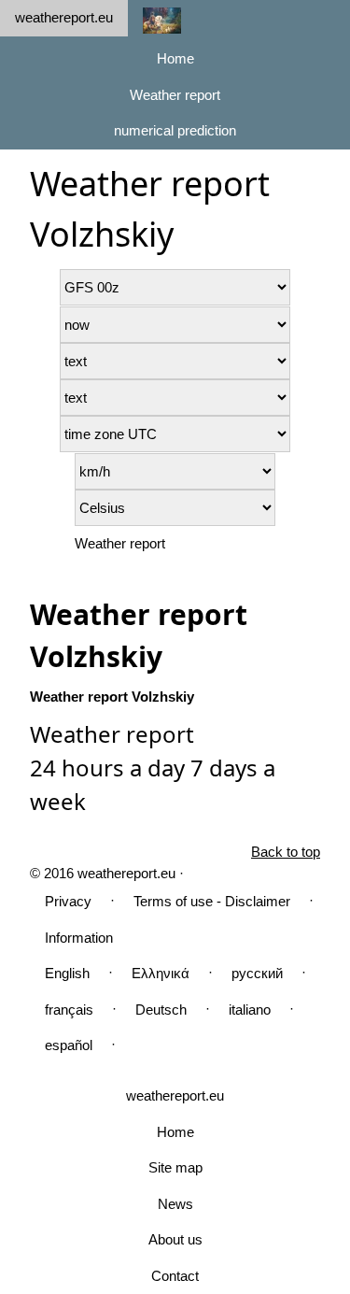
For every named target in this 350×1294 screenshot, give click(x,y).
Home (175, 58)
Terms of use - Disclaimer (211, 901)
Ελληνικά (160, 973)
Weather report (175, 95)
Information (79, 938)
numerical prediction (175, 130)
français (69, 1009)
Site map (175, 1167)
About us (175, 1239)
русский (257, 973)
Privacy (68, 901)
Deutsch (161, 1009)
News (175, 1204)
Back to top (285, 852)
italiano (250, 1009)
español (68, 1045)
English (67, 973)
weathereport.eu (64, 17)
